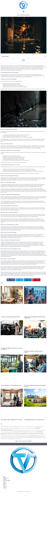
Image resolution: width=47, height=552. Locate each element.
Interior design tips (29, 433)
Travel (4, 481)
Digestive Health (25, 428)
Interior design (20, 433)
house (19, 66)
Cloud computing (28, 426)
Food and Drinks (6, 480)
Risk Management (9, 436)
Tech (4, 485)
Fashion (4, 479)
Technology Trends (11, 438)
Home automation (10, 431)
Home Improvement (24, 431)
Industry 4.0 (11, 433)
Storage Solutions (17, 437)
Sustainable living (31, 437)
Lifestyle (5, 484)
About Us (5, 486)
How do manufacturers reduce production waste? (11, 385)
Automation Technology (13, 426)
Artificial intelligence (4, 426)
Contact (4, 487)
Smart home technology (35, 436)
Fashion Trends (30, 430)
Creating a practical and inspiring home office (10, 316)
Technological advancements (40, 437)
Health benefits (42, 430)
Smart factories (25, 436)
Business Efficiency (21, 426)
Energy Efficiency (16, 430)
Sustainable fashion (23, 437)
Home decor (16, 431)
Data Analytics (19, 428)
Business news (6, 478)
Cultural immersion (34, 426)
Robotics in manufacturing (17, 436)
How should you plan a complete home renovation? (11, 419)
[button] (24, 11)
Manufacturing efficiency (17, 434)
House (17, 441)
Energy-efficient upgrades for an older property (34, 419)
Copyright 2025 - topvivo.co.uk (23, 491)
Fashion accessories (24, 430)
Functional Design (36, 430)
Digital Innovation (31, 428)
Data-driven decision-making (11, 428)
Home (4, 476)
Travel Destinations (18, 438)
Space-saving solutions (9, 437)
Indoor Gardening (33, 431)
